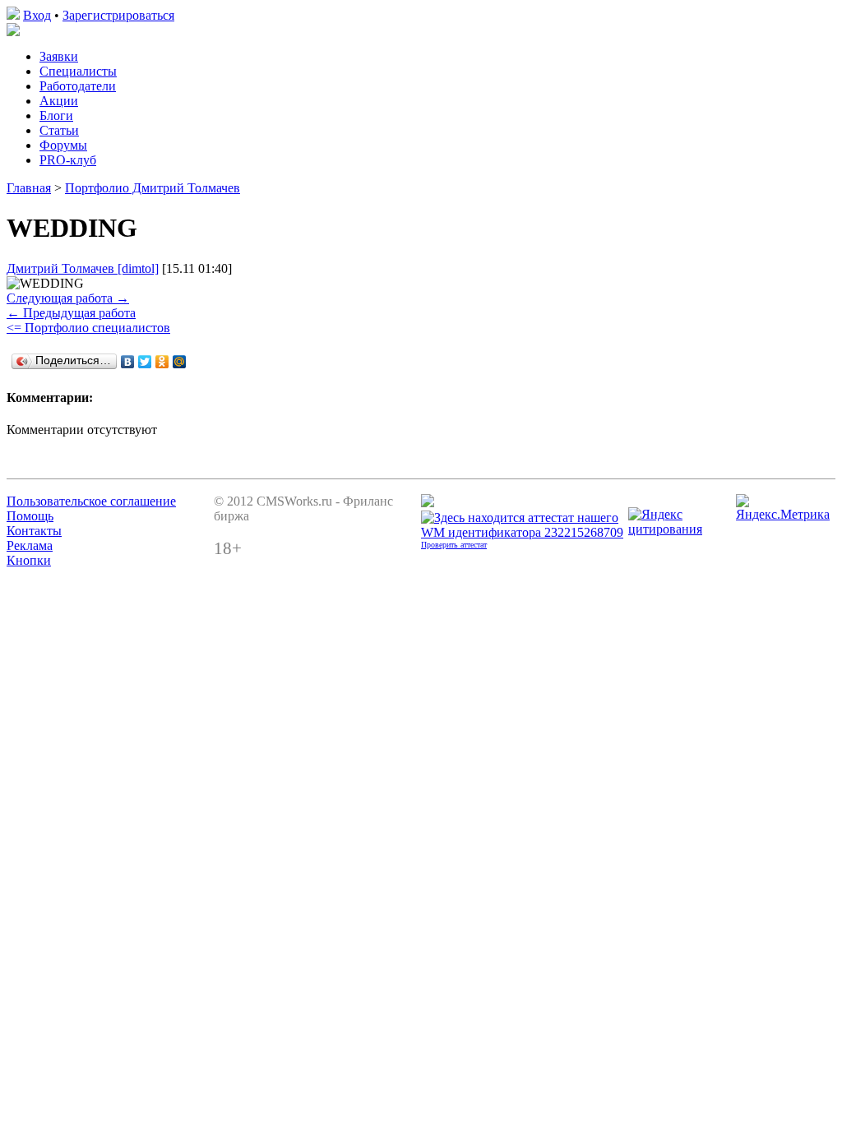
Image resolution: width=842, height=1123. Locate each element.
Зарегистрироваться (118, 15)
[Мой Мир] (179, 361)
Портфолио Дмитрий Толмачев (152, 188)
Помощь (30, 516)
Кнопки (29, 560)
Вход (37, 15)
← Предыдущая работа (71, 313)
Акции (58, 101)
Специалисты (78, 71)
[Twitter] (145, 361)
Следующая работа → (68, 298)
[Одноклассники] (162, 361)
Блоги (56, 115)
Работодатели (77, 86)
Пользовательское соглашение (91, 501)
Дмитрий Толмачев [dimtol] (83, 268)
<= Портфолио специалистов (88, 328)
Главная (29, 188)
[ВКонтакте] (127, 361)
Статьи (59, 130)
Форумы (63, 145)
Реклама (30, 545)
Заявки (58, 56)
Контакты (34, 531)
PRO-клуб (67, 160)
